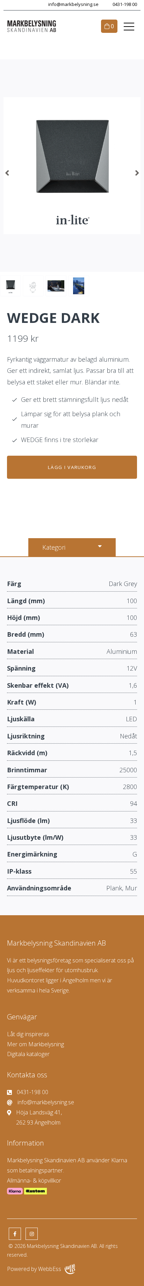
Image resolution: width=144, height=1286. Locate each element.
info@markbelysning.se (73, 4)
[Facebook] (15, 1234)
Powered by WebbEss (34, 1269)
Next (137, 173)
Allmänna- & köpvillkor (34, 1180)
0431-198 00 (125, 4)
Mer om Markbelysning (35, 1044)
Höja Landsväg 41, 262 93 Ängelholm (39, 1117)
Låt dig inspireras (28, 1034)
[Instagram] (32, 1234)
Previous (7, 173)
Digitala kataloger (28, 1054)
